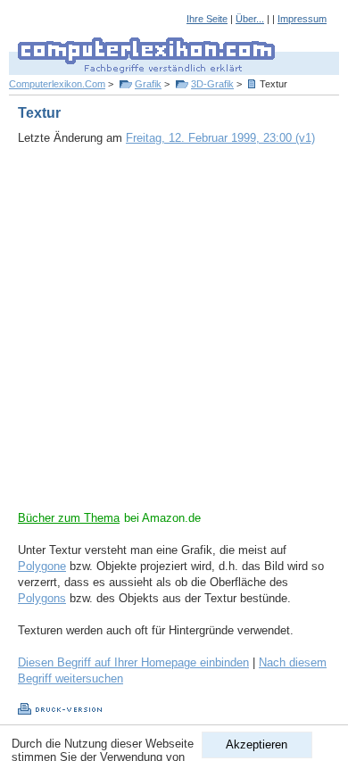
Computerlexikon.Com (57, 84)
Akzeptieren (256, 744)
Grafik (148, 84)
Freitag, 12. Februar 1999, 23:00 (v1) (220, 138)
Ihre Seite (207, 18)
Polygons (42, 598)
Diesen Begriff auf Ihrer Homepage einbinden (133, 662)
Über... (250, 18)
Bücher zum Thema (69, 518)
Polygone (42, 566)
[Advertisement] (174, 336)
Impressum (302, 18)
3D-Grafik (212, 84)
